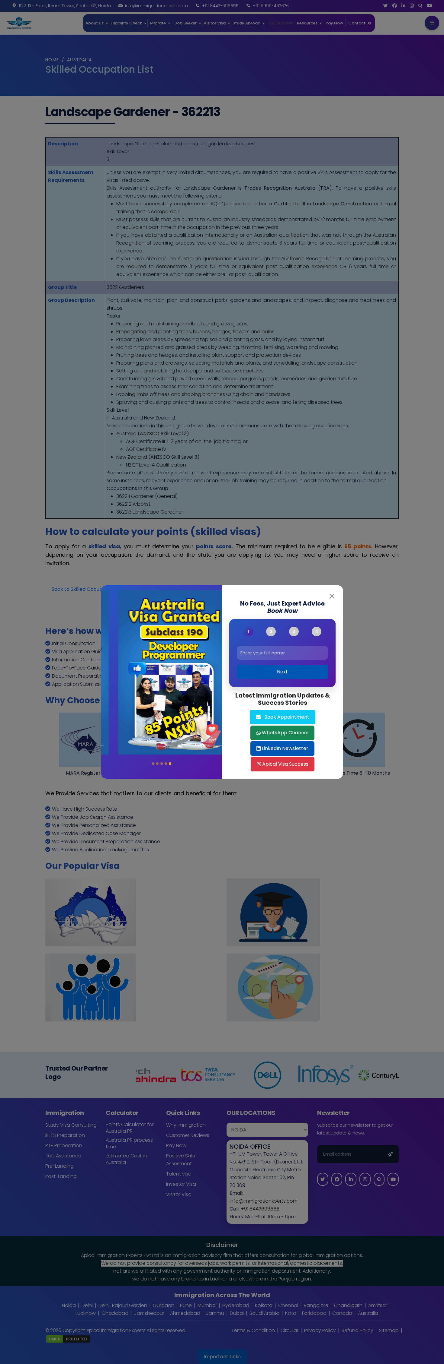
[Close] (332, 596)
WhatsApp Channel (285, 732)
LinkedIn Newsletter (285, 748)
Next (282, 672)
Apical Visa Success (285, 764)
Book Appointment (286, 717)
